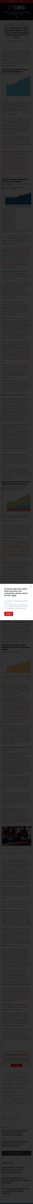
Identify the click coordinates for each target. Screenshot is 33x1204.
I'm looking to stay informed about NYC (17, 606)
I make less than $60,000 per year (16, 608)
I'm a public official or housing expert (17, 604)
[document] (16, 602)
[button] (30, 586)
